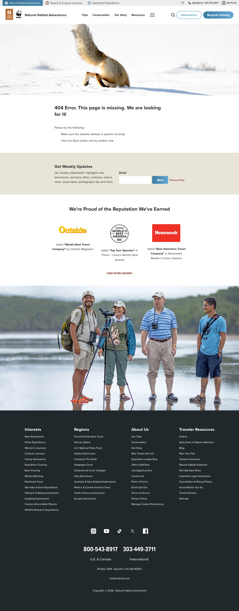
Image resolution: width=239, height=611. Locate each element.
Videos (183, 436)
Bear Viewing (32, 470)
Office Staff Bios (140, 464)
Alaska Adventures (84, 453)
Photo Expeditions (35, 442)
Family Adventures (35, 459)
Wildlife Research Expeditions (42, 510)
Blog (181, 448)
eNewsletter (189, 15)
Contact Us (137, 476)
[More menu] (152, 15)
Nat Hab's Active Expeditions (41, 487)
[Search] (173, 15)
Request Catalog (218, 15)
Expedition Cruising (36, 464)
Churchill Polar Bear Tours (88, 436)
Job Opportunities (141, 470)
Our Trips (136, 436)
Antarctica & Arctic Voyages (90, 470)
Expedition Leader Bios (144, 459)
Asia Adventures (83, 476)
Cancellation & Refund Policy (195, 481)
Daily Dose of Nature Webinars (196, 442)
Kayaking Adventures (37, 498)
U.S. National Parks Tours (88, 448)
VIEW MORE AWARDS (119, 273)
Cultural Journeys (35, 453)
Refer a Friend (139, 481)
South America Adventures (89, 493)
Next (160, 180)
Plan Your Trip (187, 453)
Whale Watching (34, 476)
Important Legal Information (195, 476)
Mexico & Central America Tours (92, 487)
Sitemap (183, 498)
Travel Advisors (187, 493)
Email (122, 173)
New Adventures (34, 436)
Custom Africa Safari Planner (41, 504)
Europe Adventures (85, 498)
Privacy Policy (177, 180)
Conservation (138, 442)
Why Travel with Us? (142, 453)
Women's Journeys (35, 448)
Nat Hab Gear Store (190, 470)
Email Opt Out (139, 487)
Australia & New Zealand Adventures (95, 481)
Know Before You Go (191, 487)
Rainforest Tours (34, 481)
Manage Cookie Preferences (147, 504)
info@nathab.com (119, 578)
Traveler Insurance (189, 459)
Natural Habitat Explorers (193, 464)
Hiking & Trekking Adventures (42, 493)
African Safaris (82, 442)
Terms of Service (140, 493)
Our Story (136, 448)
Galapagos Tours (83, 464)
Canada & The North (85, 459)
